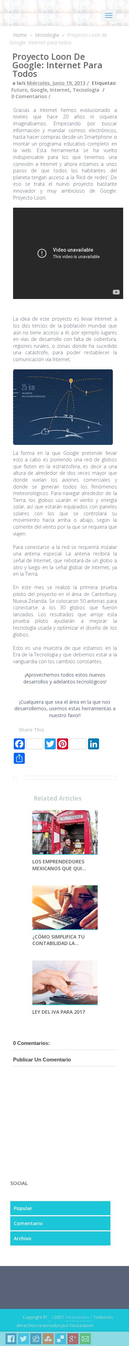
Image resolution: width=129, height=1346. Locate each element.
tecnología (47, 35)
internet (60, 90)
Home (20, 35)
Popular (23, 1208)
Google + (72, 1338)
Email (85, 1338)
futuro (19, 90)
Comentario (28, 1223)
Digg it (35, 1338)
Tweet (23, 1338)
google (38, 90)
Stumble (48, 1338)
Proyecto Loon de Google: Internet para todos (57, 64)
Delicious (60, 1338)
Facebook (11, 1338)
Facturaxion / (78, 1317)
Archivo (22, 1238)
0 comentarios (29, 96)
